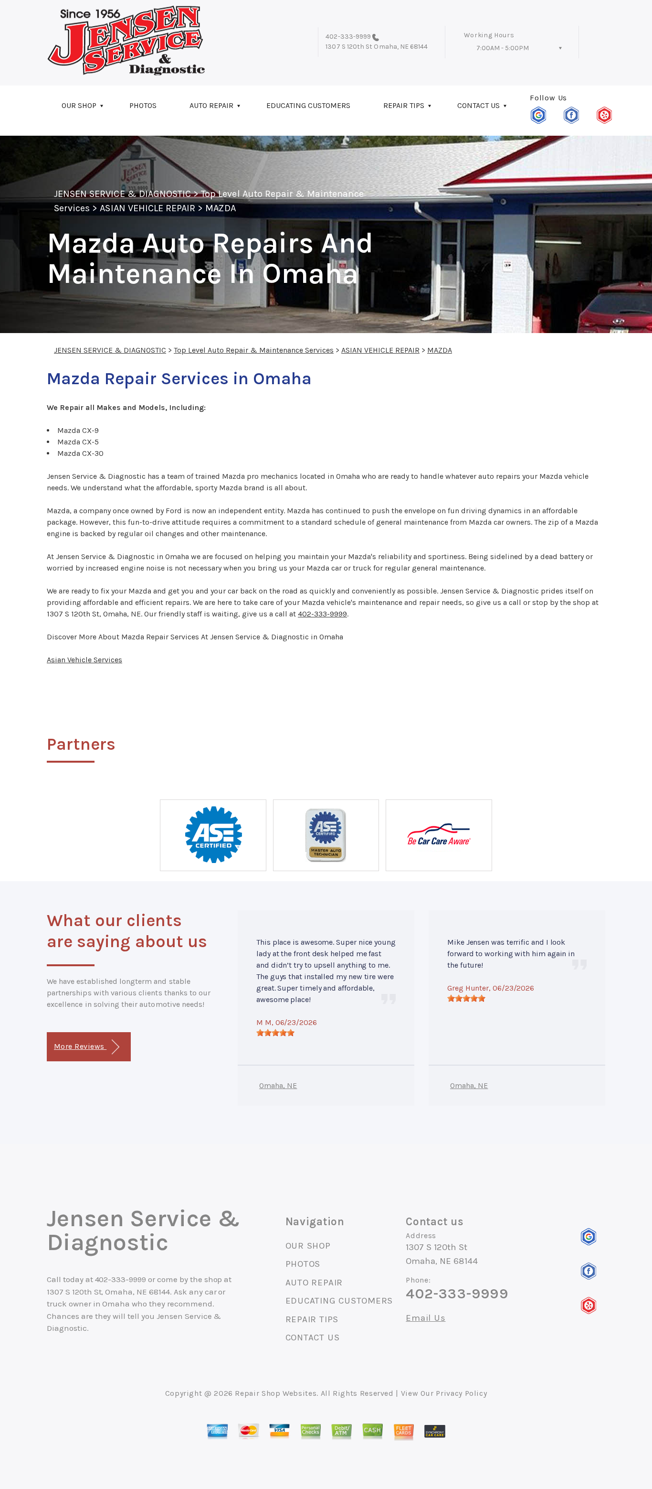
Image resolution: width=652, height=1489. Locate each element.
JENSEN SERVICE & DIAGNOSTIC (122, 193)
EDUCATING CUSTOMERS (308, 105)
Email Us (425, 1318)
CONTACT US (478, 105)
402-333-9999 (348, 36)
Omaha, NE (278, 1085)
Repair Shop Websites (275, 1393)
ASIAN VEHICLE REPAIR (147, 208)
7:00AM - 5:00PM (502, 48)
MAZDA (220, 208)
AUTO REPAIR (211, 105)
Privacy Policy (461, 1393)
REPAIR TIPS (403, 105)
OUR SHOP (79, 105)
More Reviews (80, 1046)
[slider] (275, 1032)
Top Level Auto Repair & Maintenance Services (254, 350)
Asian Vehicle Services (84, 659)
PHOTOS (143, 105)
